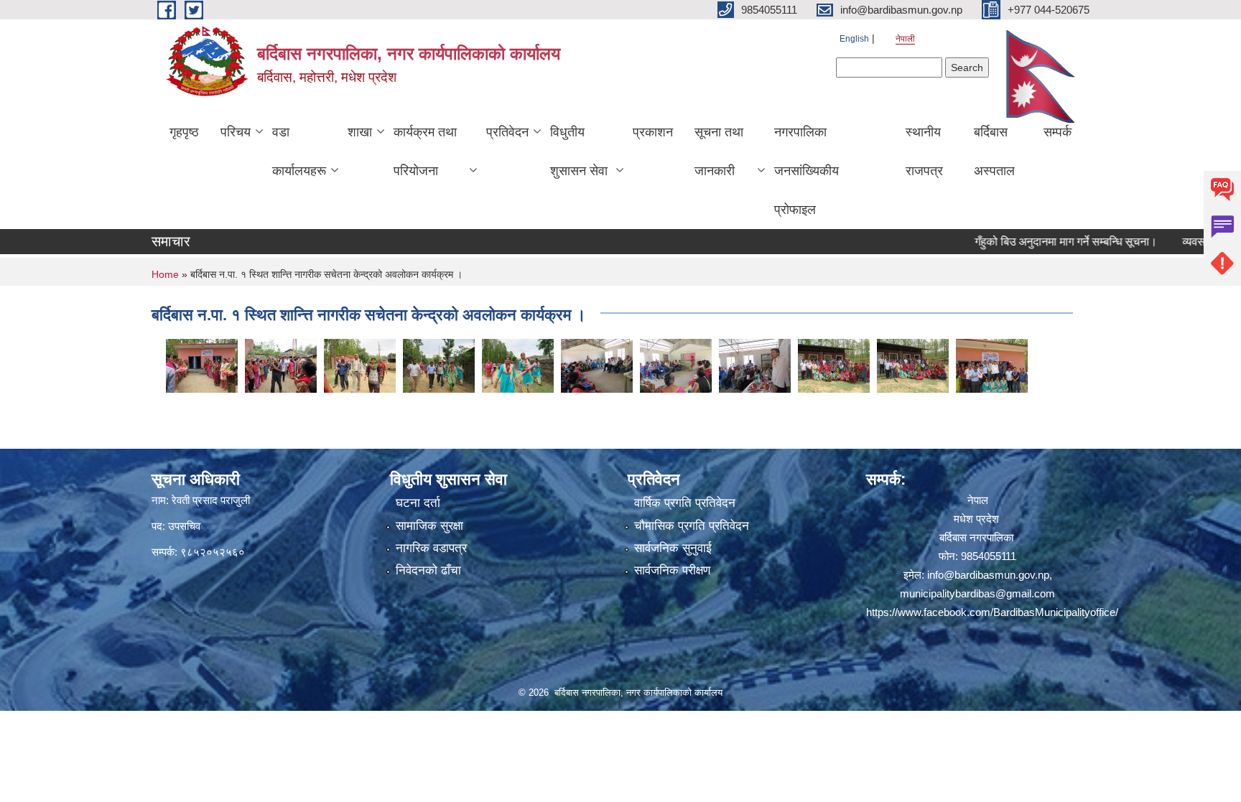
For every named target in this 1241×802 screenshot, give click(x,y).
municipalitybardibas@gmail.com (977, 593)
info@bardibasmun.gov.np (988, 575)
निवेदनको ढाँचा (428, 570)
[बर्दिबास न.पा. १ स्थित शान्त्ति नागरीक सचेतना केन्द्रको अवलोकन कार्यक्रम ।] (202, 364)
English (854, 39)
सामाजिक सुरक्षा (429, 526)
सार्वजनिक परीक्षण (672, 570)
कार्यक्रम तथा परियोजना (425, 151)
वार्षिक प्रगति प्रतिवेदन (684, 503)
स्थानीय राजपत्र (924, 151)
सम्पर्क (1058, 132)
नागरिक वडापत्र (431, 548)
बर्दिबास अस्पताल (994, 151)
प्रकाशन (653, 132)
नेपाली (905, 39)
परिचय (235, 132)
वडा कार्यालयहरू (299, 151)
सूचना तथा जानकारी (718, 151)
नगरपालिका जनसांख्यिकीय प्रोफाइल (806, 171)
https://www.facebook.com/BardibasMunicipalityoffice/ (992, 612)
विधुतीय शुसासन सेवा (579, 151)
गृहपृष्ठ (184, 132)
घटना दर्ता (418, 503)
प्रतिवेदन (507, 132)
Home (165, 274)
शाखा (360, 132)
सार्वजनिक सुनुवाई (673, 548)
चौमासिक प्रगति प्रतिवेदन (691, 526)
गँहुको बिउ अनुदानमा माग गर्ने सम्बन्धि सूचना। (1041, 242)
